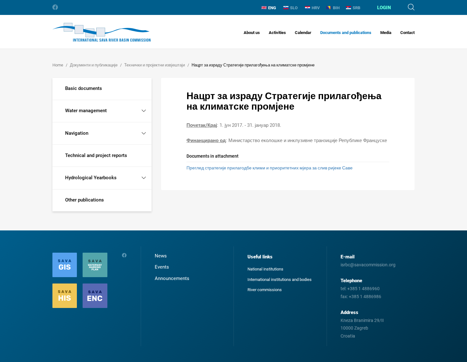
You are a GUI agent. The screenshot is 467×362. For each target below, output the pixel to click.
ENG (272, 7)
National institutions (265, 269)
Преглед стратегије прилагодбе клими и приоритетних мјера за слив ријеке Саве (269, 167)
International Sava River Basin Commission (101, 32)
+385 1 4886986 (365, 296)
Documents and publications (345, 32)
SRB (356, 7)
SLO (294, 7)
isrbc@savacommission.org (368, 264)
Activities (277, 32)
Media (385, 32)
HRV (316, 7)
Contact (407, 32)
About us (252, 32)
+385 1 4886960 (363, 288)
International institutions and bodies (279, 279)
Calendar (303, 32)
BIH (336, 7)
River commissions (264, 289)
